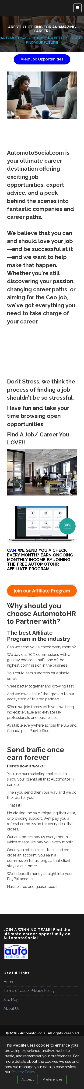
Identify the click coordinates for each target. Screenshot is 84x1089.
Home (9, 982)
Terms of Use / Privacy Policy (29, 990)
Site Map (11, 999)
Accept (27, 1079)
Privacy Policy (23, 1072)
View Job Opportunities (42, 59)
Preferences (53, 1079)
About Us (12, 1008)
